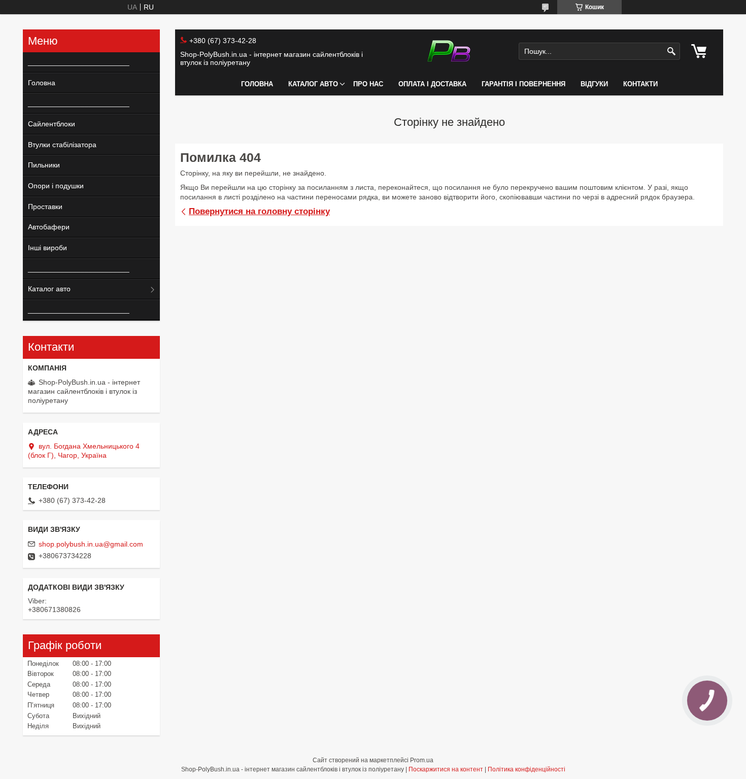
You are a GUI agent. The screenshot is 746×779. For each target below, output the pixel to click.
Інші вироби (47, 248)
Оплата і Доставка (432, 84)
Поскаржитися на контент (446, 769)
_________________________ (75, 62)
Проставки (45, 206)
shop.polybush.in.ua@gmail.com (91, 544)
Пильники (44, 165)
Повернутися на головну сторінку (259, 211)
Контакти (640, 84)
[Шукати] (671, 51)
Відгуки (594, 84)
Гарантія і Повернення (523, 84)
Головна (257, 84)
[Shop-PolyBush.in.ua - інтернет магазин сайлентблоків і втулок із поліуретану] (448, 51)
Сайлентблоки (51, 124)
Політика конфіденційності (526, 769)
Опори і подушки (56, 186)
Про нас (368, 84)
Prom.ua (421, 760)
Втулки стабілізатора (62, 145)
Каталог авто (313, 84)
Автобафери (49, 227)
